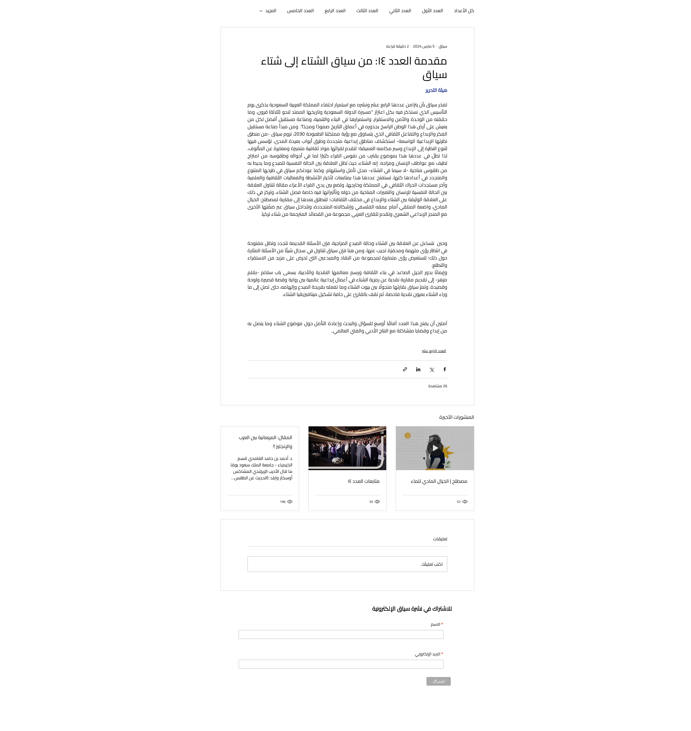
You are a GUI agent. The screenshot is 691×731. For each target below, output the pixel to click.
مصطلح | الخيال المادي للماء (439, 481)
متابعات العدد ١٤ (364, 481)
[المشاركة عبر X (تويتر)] (431, 369)
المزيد (270, 10)
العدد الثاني (400, 10)
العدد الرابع (335, 10)
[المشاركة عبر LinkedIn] (418, 369)
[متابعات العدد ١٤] (348, 448)
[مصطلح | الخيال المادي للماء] (435, 448)
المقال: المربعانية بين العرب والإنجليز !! (265, 442)
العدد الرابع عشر (434, 351)
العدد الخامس (300, 10)
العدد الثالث (367, 10)
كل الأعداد (464, 10)
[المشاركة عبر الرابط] (405, 369)
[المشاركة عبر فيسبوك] (444, 369)
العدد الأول (432, 10)
